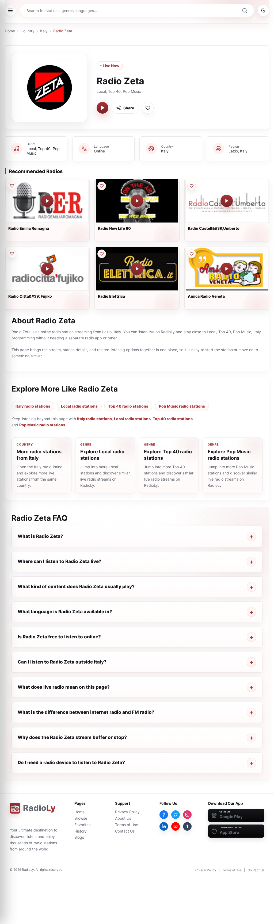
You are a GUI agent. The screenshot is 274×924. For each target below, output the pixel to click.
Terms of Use (126, 824)
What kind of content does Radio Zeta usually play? (76, 586)
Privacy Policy (127, 812)
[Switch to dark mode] (263, 10)
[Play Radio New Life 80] (137, 201)
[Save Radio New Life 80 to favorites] (101, 186)
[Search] (244, 10)
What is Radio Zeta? (40, 536)
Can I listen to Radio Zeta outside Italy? (62, 662)
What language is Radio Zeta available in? (65, 611)
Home (10, 31)
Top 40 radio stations (128, 406)
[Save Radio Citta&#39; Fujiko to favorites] (12, 254)
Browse (80, 818)
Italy (44, 31)
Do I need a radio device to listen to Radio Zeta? (71, 762)
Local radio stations (79, 406)
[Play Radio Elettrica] (137, 269)
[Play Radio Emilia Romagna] (47, 201)
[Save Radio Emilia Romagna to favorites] (12, 186)
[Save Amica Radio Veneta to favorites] (191, 254)
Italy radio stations (33, 406)
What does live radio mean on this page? (64, 687)
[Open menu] (10, 10)
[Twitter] (175, 814)
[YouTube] (175, 826)
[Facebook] (163, 814)
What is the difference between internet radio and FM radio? (86, 712)
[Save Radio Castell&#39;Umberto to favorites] (191, 186)
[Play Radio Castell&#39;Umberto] (226, 201)
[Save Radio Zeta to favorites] (148, 108)
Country (28, 31)
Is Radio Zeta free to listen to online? (59, 636)
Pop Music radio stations (182, 406)
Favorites (82, 824)
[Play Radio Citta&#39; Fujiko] (47, 269)
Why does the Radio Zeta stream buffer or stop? (72, 737)
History (80, 831)
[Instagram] (187, 814)
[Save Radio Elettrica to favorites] (101, 254)
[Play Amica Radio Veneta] (226, 269)
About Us (123, 818)
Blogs (79, 837)
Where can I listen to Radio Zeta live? (59, 561)
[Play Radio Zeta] (102, 108)
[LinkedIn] (163, 826)
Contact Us (125, 831)
